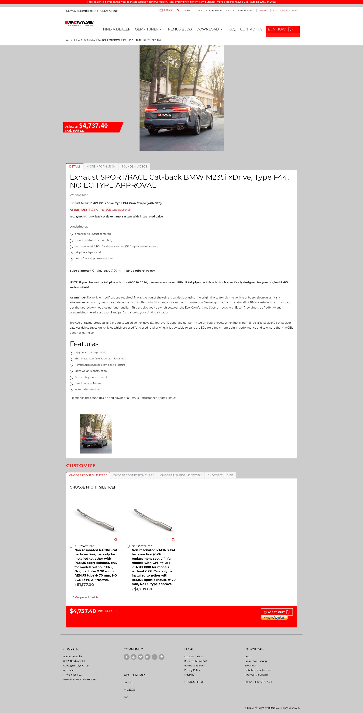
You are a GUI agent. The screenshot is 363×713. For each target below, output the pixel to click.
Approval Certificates (256, 674)
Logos (248, 656)
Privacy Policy (192, 670)
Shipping (189, 674)
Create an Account (285, 10)
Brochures (251, 665)
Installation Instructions (258, 670)
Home (67, 40)
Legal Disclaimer (193, 656)
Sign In (263, 10)
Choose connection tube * (133, 475)
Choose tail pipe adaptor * (181, 475)
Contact (128, 682)
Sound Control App (256, 661)
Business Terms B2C (195, 661)
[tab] (75, 166)
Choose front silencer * (88, 475)
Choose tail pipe (220, 475)
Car (126, 697)
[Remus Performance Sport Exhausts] (79, 23)
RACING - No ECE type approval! (100, 209)
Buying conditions (194, 665)
